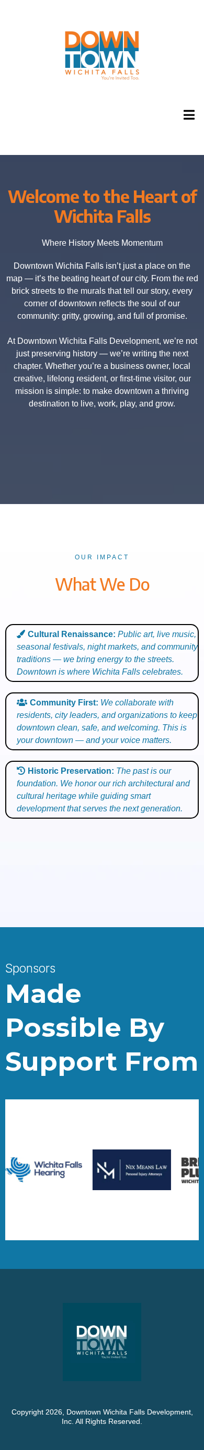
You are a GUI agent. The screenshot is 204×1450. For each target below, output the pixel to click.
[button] (187, 114)
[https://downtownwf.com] (102, 55)
